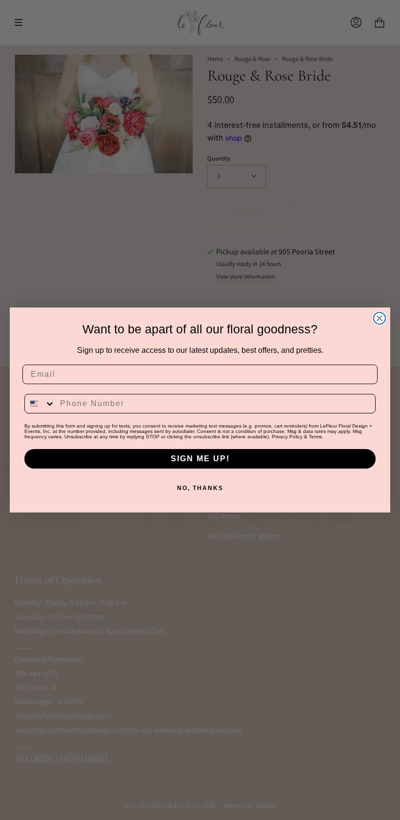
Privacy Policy (287, 436)
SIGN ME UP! (200, 458)
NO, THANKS (200, 488)
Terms (315, 436)
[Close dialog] (379, 318)
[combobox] (40, 403)
